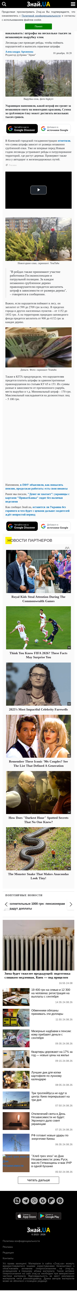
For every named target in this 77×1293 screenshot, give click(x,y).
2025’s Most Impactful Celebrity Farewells (38, 709)
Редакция (8, 1252)
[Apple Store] (27, 1215)
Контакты (8, 1258)
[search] (4, 4)
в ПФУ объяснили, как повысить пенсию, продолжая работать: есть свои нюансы (36, 486)
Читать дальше (38, 1180)
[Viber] (34, 1200)
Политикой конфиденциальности (41, 15)
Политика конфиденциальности (21, 1241)
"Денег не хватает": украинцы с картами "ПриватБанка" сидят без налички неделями (37, 497)
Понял (38, 26)
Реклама (8, 1246)
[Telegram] (25, 1200)
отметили (64, 140)
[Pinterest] (60, 1200)
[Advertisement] (38, 441)
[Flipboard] (51, 1200)
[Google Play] (49, 1215)
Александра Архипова (19, 51)
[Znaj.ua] (38, 4)
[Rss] (17, 1200)
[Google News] (42, 1200)
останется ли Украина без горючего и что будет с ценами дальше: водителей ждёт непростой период (37, 510)
